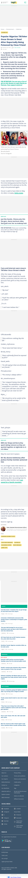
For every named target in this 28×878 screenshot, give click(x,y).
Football (3, 727)
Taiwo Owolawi (17, 47)
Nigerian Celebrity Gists (8, 536)
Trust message (17, 545)
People (2, 613)
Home (2, 29)
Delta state (18, 193)
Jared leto (4, 547)
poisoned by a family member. (12, 481)
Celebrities (19, 29)
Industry (3, 693)
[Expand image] (26, 132)
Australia (17, 542)
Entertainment (10, 29)
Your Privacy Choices (15, 877)
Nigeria (2, 649)
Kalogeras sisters (6, 545)
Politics (2, 641)
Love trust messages (7, 542)
